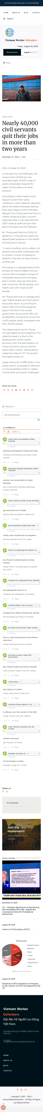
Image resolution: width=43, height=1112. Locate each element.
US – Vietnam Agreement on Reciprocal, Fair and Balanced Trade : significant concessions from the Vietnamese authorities (21, 910)
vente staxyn (13, 682)
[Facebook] (4, 392)
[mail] (7, 791)
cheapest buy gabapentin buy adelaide (23, 580)
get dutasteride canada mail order (21, 525)
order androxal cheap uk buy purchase (23, 501)
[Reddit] (12, 392)
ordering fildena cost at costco (20, 605)
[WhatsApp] (20, 392)
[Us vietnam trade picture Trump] (21, 861)
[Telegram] (24, 392)
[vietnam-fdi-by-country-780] (21, 937)
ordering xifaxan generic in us (20, 704)
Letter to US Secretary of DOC (16, 929)
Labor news (7, 116)
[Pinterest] (28, 392)
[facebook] (3, 791)
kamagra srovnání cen (17, 753)
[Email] (32, 392)
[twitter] (21, 1090)
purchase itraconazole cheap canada (23, 628)
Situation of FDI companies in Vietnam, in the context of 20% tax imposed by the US (21, 985)
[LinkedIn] (16, 392)
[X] (8, 392)
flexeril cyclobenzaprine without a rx (22, 550)
